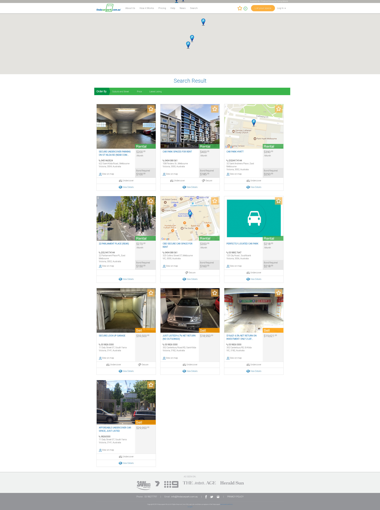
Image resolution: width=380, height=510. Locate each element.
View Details (128, 187)
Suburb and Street (120, 91)
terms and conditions (226, 504)
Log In (280, 8)
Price (139, 91)
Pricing (162, 8)
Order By (101, 91)
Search (194, 8)
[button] (188, 45)
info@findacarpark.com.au (184, 496)
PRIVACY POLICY (235, 496)
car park (190, 506)
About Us (130, 8)
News (183, 8)
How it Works (147, 8)
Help (173, 8)
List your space (263, 8)
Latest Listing (155, 91)
